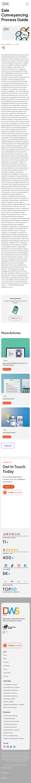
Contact (5, 676)
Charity (5, 669)
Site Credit (4, 778)
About (5, 658)
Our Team (6, 662)
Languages (6, 665)
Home (5, 655)
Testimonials (6, 672)
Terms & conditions (6, 768)
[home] (6, 4)
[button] (27, 4)
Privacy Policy (5, 773)
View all (7, 445)
